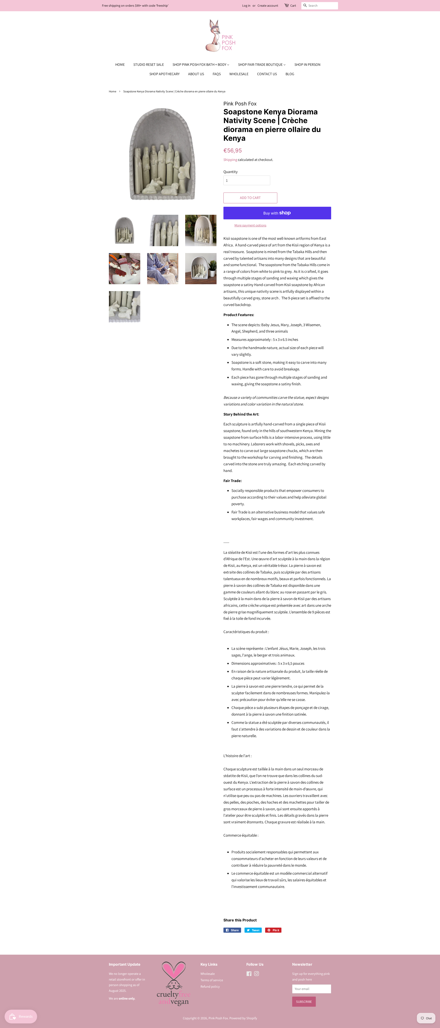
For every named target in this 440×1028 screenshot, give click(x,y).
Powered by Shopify (243, 1018)
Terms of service (212, 980)
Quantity (230, 171)
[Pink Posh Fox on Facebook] (249, 974)
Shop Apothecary (164, 74)
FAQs (217, 74)
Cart (293, 5)
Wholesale (238, 74)
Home (120, 64)
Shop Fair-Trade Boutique (260, 64)
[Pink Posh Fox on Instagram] (256, 974)
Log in (246, 5)
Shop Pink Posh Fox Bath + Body (200, 64)
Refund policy (210, 986)
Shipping (230, 159)
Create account (268, 5)
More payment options (250, 225)
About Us (196, 74)
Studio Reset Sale (148, 64)
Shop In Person (307, 64)
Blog (290, 74)
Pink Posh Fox (218, 1018)
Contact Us (267, 74)
